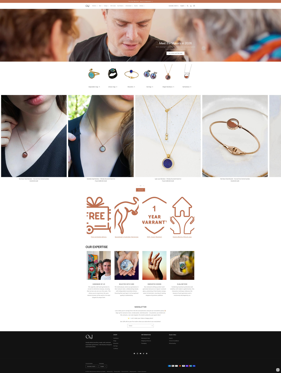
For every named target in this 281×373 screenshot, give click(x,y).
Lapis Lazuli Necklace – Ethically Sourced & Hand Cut (168, 178)
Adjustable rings (93, 87)
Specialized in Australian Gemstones (126, 237)
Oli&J (90, 371)
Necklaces (116, 338)
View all (140, 190)
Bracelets (130, 87)
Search (171, 338)
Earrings (149, 87)
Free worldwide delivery (99, 237)
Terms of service (124, 371)
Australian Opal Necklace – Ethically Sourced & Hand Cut (101, 178)
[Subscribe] (152, 325)
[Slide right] (143, 185)
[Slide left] (137, 185)
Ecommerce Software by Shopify (98, 371)
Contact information (142, 371)
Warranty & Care (145, 338)
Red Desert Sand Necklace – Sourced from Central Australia (34, 178)
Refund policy (172, 343)
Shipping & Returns (146, 340)
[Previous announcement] (86, 1)
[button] (94, 5)
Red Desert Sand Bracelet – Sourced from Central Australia (235, 178)
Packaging (143, 343)
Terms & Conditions (174, 340)
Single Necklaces (168, 87)
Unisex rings (112, 87)
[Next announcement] (194, 1)
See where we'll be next (175, 53)
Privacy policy (117, 371)
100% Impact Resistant (154, 237)
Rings (114, 340)
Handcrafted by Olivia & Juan (182, 237)
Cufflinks (115, 348)
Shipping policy (133, 371)
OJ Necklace (186, 87)
